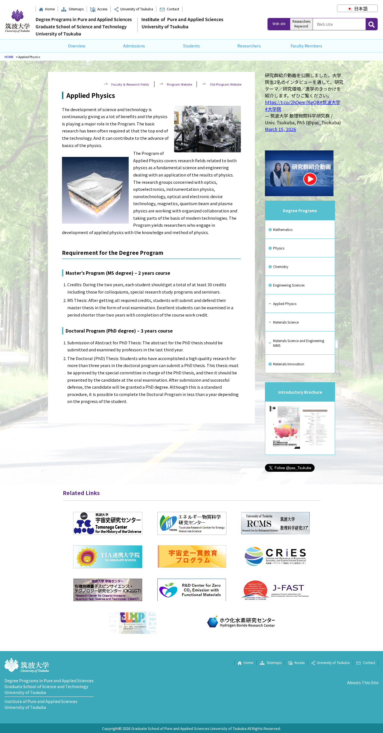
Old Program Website (225, 84)
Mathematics (282, 229)
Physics (278, 248)
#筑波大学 (330, 102)
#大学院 (273, 109)
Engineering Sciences (288, 285)
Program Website (179, 84)
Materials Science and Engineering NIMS (298, 343)
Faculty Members (306, 46)
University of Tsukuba (136, 9)
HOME (8, 56)
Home (49, 9)
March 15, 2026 (280, 129)
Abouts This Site (363, 682)
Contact (173, 9)
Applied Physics (284, 303)
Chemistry (280, 266)
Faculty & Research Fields (130, 84)
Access (102, 9)
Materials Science (286, 322)
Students (191, 46)
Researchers (249, 46)
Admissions (134, 46)
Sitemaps (76, 9)
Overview (76, 46)
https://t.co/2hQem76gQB (292, 102)
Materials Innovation (288, 363)
